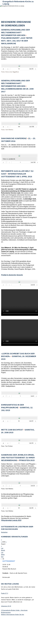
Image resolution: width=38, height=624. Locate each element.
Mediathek (4, 532)
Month (3, 550)
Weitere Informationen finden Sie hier (12, 614)
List (2, 552)
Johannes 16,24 (6, 606)
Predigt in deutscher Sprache (12, 275)
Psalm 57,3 (4, 593)
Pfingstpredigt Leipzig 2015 (11, 520)
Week (3, 554)
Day (2, 556)
